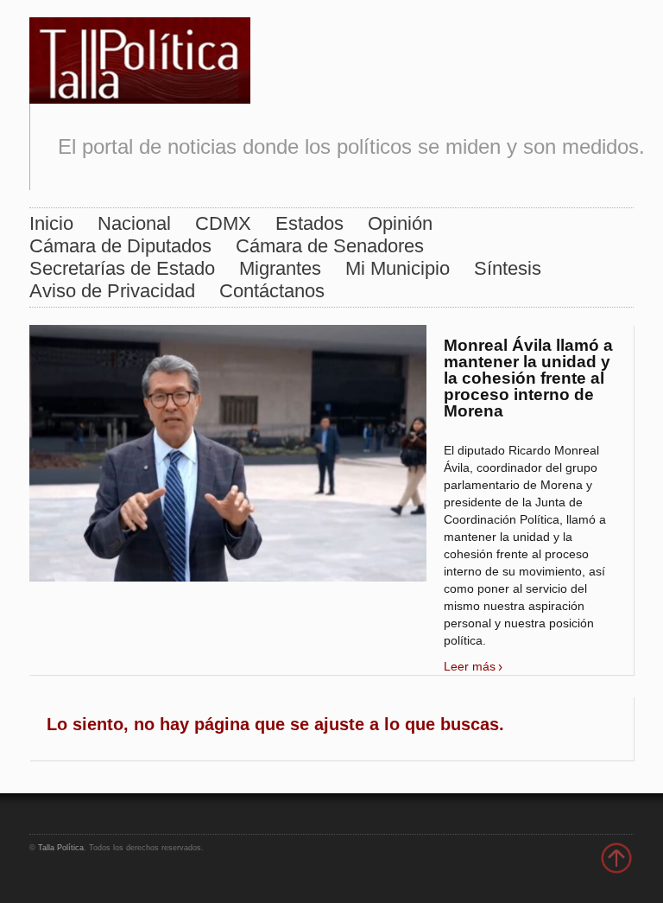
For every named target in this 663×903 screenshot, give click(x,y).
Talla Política (61, 847)
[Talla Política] (139, 56)
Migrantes (280, 268)
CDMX (223, 223)
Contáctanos (272, 291)
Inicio (51, 223)
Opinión (400, 223)
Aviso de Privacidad (112, 291)
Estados (309, 223)
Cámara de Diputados (120, 246)
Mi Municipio (397, 268)
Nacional (134, 223)
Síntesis (507, 268)
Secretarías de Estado (122, 268)
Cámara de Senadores (330, 246)
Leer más (470, 666)
